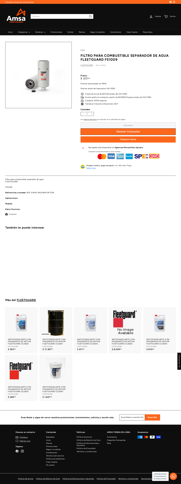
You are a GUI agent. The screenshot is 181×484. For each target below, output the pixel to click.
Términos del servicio (55, 456)
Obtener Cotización (18, 283)
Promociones (56, 32)
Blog (109, 443)
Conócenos (112, 437)
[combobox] (61, 16)
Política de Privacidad (86, 448)
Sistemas (39, 32)
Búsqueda (50, 437)
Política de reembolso (55, 459)
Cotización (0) (179, 361)
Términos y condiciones (87, 452)
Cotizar (70, 32)
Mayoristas (147, 32)
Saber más (91, 168)
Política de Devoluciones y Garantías (88, 444)
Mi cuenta (50, 465)
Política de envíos (84, 437)
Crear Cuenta (132, 32)
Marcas (82, 32)
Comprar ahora (128, 139)
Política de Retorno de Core (88, 440)
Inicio (10, 32)
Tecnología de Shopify (150, 479)
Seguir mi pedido (97, 32)
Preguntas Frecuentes (116, 440)
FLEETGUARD (87, 65)
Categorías (23, 32)
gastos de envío (90, 119)
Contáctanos (115, 32)
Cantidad (85, 109)
